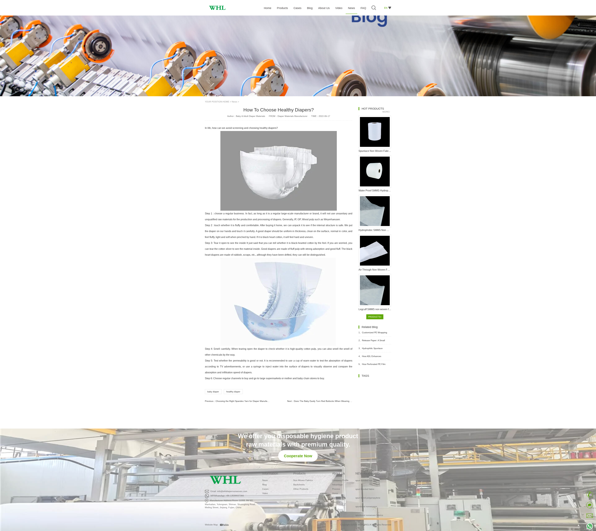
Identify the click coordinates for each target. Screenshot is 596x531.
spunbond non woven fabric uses (371, 510)
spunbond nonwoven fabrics (369, 501)
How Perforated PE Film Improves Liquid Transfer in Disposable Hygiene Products (373, 365)
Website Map (211, 524)
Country (336, 502)
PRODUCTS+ (375, 317)
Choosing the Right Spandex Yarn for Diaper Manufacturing (245, 401)
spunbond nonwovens (366, 493)
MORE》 (386, 112)
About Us (338, 473)
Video (265, 493)
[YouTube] (225, 524)
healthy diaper (233, 391)
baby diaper (213, 391)
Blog (264, 484)
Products (299, 473)
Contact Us (337, 497)
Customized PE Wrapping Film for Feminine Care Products (375, 333)
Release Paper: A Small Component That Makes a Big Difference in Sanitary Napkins (373, 341)
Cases (265, 489)
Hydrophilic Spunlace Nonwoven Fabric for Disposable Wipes (375, 349)
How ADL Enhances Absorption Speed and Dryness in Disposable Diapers (374, 357)
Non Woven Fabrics (303, 480)
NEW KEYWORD (367, 473)
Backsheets (299, 484)
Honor (335, 493)
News (234, 101)
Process (336, 489)
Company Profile (340, 480)
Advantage (337, 484)
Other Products (300, 489)
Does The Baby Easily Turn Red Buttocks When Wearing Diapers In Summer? (332, 401)
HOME (226, 101)
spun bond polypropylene (367, 484)
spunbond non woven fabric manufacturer (369, 521)
